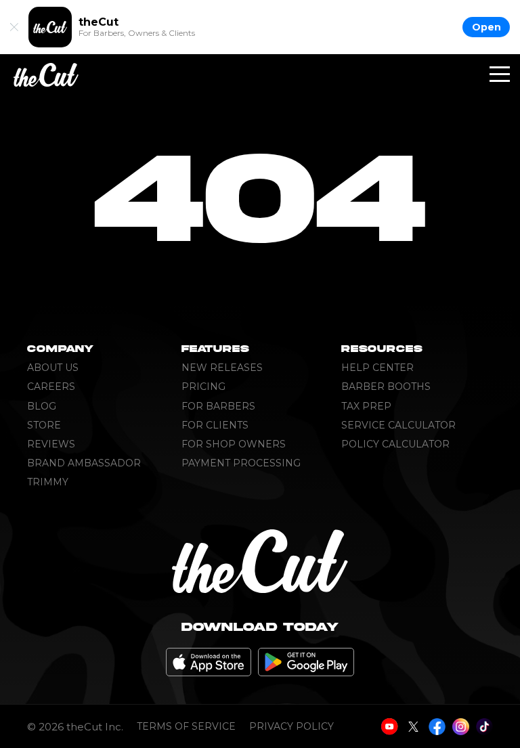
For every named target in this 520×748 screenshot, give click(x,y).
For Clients (214, 425)
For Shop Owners (233, 444)
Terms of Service (186, 726)
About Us (53, 367)
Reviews (51, 444)
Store (44, 425)
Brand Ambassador (84, 463)
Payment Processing (241, 463)
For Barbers (218, 406)
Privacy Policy (291, 726)
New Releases (222, 367)
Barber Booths (386, 386)
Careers (51, 386)
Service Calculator (398, 425)
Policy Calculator (395, 444)
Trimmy (47, 482)
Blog (41, 406)
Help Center (377, 367)
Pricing (203, 386)
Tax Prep (366, 406)
